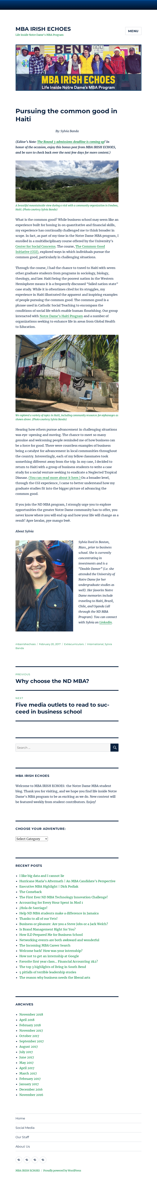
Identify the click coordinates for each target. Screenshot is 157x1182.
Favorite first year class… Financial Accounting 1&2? (58, 961)
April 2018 (26, 1020)
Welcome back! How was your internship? (51, 951)
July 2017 (26, 1052)
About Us (23, 1146)
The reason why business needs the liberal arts (54, 977)
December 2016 (31, 1089)
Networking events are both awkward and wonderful (59, 940)
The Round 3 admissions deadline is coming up (70, 142)
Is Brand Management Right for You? (47, 929)
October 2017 (29, 1036)
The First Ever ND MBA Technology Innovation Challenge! (63, 897)
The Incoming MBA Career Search (44, 945)
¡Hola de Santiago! (33, 908)
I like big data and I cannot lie (41, 876)
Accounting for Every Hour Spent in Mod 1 (51, 902)
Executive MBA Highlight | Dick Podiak (48, 886)
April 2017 (26, 1068)
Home (20, 1118)
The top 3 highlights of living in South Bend (52, 967)
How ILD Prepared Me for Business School (51, 935)
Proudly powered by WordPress (62, 1170)
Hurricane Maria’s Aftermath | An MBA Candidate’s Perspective (67, 881)
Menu (133, 31)
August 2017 (28, 1046)
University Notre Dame (35, 5)
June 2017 (26, 1057)
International (95, 644)
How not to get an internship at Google (49, 956)
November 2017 (31, 1030)
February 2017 (30, 1079)
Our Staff (22, 1137)
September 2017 (31, 1041)
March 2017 (28, 1073)
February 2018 (30, 1025)
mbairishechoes (26, 644)
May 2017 (26, 1063)
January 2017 (29, 1084)
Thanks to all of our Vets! (38, 919)
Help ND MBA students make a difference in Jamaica (59, 913)
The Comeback (30, 892)
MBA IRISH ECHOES (43, 29)
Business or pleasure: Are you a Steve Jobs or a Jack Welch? (63, 924)
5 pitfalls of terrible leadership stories (47, 972)
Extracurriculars (74, 644)
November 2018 (31, 1014)
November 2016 (31, 1095)
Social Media (25, 1128)
